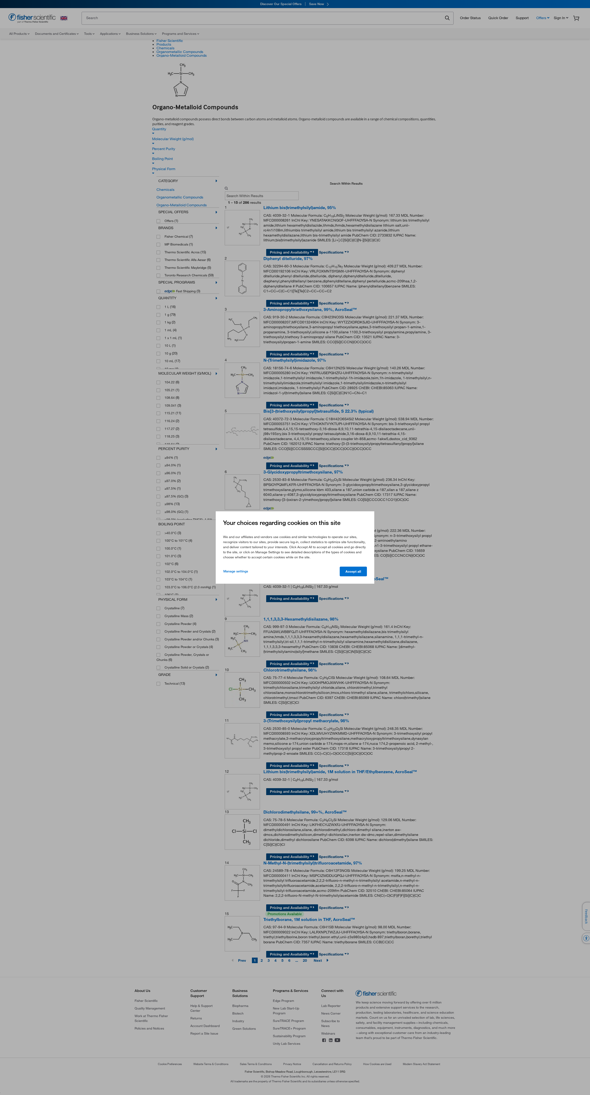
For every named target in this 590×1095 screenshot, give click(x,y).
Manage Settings (235, 571)
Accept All (353, 571)
